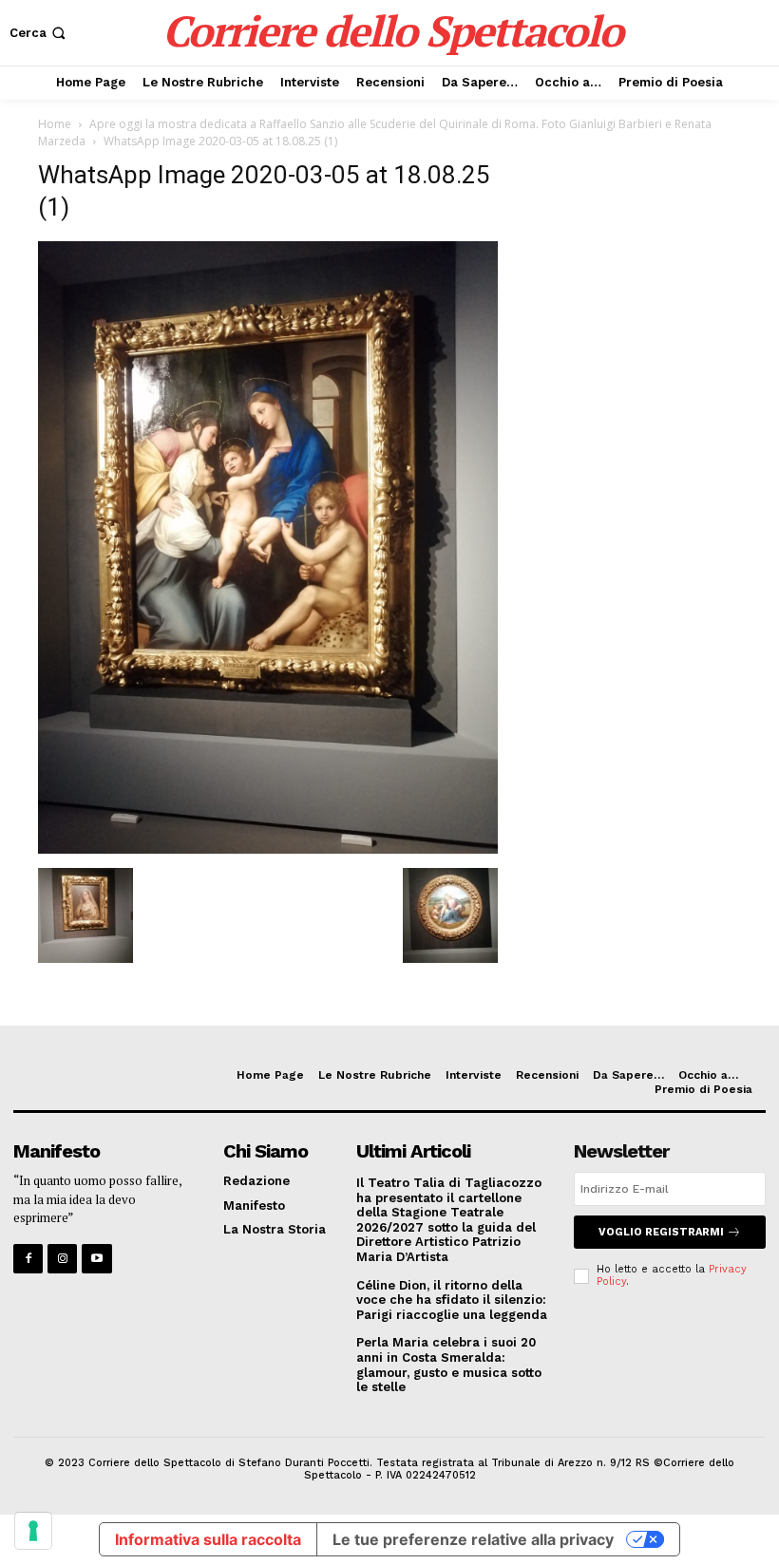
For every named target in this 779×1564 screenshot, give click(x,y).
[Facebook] (28, 1258)
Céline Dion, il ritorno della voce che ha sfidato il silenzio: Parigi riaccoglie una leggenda (451, 1300)
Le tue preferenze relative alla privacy (473, 1539)
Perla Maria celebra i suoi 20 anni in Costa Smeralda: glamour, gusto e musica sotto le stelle (449, 1364)
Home (54, 124)
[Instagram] (62, 1258)
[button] (39, 32)
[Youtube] (96, 1258)
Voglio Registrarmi (661, 1232)
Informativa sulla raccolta (208, 1539)
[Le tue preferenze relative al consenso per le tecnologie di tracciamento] (33, 1531)
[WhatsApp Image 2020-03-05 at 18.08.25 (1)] (268, 848)
